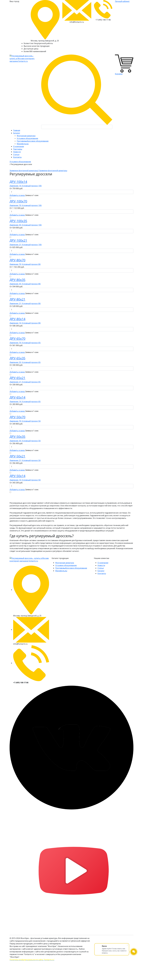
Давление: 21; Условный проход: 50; (25, 460)
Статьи (101, 568)
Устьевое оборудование (27, 138)
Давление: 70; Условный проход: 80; (25, 264)
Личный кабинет (122, 1)
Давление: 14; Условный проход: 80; (25, 323)
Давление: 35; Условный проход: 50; (25, 441)
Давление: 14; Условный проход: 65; (25, 401)
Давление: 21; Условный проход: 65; (25, 382)
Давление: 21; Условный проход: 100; (26, 244)
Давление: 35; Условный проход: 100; (26, 225)
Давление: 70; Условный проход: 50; (25, 421)
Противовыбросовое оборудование (32, 141)
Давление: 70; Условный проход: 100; (26, 205)
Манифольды (23, 144)
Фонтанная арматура (26, 135)
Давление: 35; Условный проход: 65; (25, 362)
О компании (103, 562)
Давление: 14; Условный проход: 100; (26, 186)
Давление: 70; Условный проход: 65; (25, 342)
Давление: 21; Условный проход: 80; (25, 303)
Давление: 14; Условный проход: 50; (25, 480)
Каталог (101, 571)
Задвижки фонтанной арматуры (53, 170)
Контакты (102, 573)
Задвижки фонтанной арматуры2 (24, 170)
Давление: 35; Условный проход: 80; (25, 284)
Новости (101, 565)
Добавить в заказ (17, 195)
